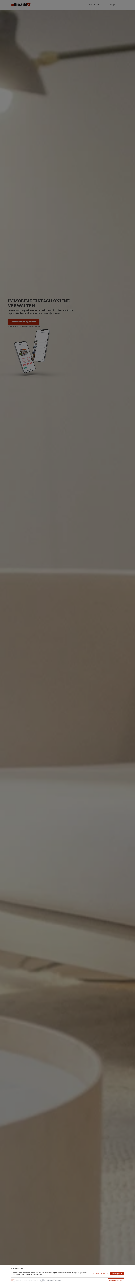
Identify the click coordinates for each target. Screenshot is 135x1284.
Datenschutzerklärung (100, 1273)
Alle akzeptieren (116, 1274)
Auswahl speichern (115, 1280)
